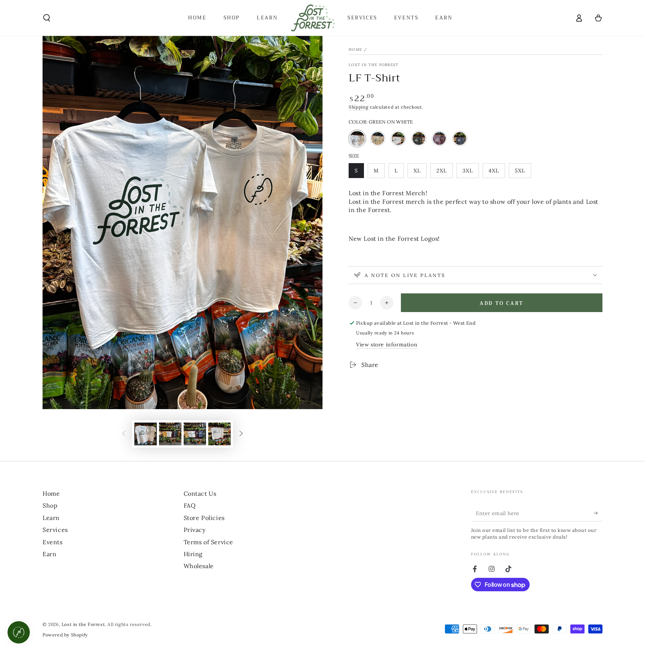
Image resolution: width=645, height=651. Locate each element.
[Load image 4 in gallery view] (219, 434)
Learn (51, 517)
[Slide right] (241, 434)
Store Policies (204, 517)
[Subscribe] (598, 513)
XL (420, 172)
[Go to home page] (312, 17)
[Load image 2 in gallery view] (170, 434)
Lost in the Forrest (374, 64)
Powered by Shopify (65, 635)
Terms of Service (209, 542)
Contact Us (200, 493)
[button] (46, 18)
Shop (50, 505)
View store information (386, 344)
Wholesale (199, 566)
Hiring (193, 554)
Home (355, 49)
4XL (496, 172)
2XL (444, 172)
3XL (470, 172)
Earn (49, 554)
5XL (522, 172)
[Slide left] (124, 434)
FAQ (190, 505)
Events (53, 542)
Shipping (359, 107)
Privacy (195, 529)
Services (55, 529)
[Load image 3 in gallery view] (195, 434)
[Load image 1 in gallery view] (145, 434)
